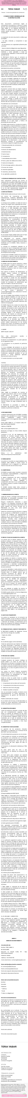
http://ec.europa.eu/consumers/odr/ (11, 454)
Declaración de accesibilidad (8, 1081)
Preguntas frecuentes (7, 1068)
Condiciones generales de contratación (15, 12)
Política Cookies (15, 1090)
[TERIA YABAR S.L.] (14, 9)
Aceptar (5, 1095)
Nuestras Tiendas (5, 1056)
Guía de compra (5, 1066)
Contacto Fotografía (6, 1060)
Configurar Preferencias (18, 1095)
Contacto (3, 1055)
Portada (3, 12)
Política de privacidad (6, 1075)
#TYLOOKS (4, 1059)
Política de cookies (6, 1077)
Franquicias (4, 1057)
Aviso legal (4, 1078)
